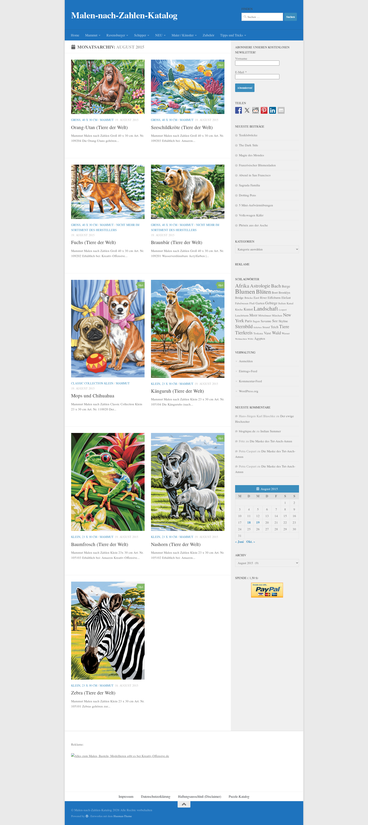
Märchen (277, 315)
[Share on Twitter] (247, 110)
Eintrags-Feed (248, 371)
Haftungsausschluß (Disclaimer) (199, 796)
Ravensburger (115, 35)
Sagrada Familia (249, 185)
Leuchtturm (242, 315)
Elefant (286, 297)
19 (258, 522)
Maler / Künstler (183, 35)
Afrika (242, 285)
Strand (266, 327)
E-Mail (241, 72)
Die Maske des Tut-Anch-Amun (271, 441)
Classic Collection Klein (92, 383)
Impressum (126, 796)
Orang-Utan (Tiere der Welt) (99, 127)
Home (75, 35)
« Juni (239, 541)
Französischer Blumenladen (257, 165)
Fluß (252, 303)
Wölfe (250, 338)
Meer (253, 315)
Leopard (282, 309)
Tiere (284, 326)
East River (260, 297)
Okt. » (250, 541)
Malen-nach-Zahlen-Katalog (124, 15)
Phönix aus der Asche (253, 225)
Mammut (91, 35)
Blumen (245, 291)
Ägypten (259, 338)
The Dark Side (248, 145)
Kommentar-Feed (250, 381)
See (275, 320)
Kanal (290, 303)
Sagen (256, 321)
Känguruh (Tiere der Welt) (177, 391)
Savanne (266, 321)
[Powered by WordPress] (87, 816)
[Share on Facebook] (238, 110)
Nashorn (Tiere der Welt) (176, 544)
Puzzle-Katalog (239, 796)
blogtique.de (247, 431)
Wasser (286, 333)
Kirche (239, 309)
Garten (260, 303)
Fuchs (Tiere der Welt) (93, 242)
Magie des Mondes (251, 155)
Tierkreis (244, 332)
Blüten (263, 291)
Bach (276, 286)
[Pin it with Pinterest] (264, 110)
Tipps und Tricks (231, 35)
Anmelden (246, 361)
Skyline (283, 321)
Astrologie (260, 285)
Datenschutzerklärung (155, 796)
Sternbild (244, 326)
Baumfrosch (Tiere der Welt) (99, 544)
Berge (286, 286)
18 (249, 522)
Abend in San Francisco (255, 175)
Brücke (248, 298)
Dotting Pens (247, 195)
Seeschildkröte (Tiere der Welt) (182, 127)
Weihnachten (241, 338)
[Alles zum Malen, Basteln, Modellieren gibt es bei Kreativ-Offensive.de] (120, 756)
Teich (274, 326)
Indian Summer (270, 431)
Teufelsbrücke (248, 135)
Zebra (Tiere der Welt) (93, 692)
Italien (282, 303)
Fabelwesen (242, 303)
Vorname (241, 58)
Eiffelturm (274, 297)
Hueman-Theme (123, 816)
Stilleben (257, 327)
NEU (158, 35)
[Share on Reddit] (255, 110)
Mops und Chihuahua (92, 395)
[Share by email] (281, 110)
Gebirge (271, 302)
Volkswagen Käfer (251, 215)
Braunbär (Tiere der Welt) (176, 242)
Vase (267, 332)
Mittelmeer (264, 315)
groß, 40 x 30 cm (84, 120)
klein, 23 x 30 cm (164, 384)
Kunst (248, 309)
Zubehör (208, 35)
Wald (276, 333)
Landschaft (266, 308)
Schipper (140, 35)
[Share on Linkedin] (272, 110)
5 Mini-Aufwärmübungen (256, 205)
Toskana (258, 333)
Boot (275, 292)
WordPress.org (248, 391)
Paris (248, 320)
